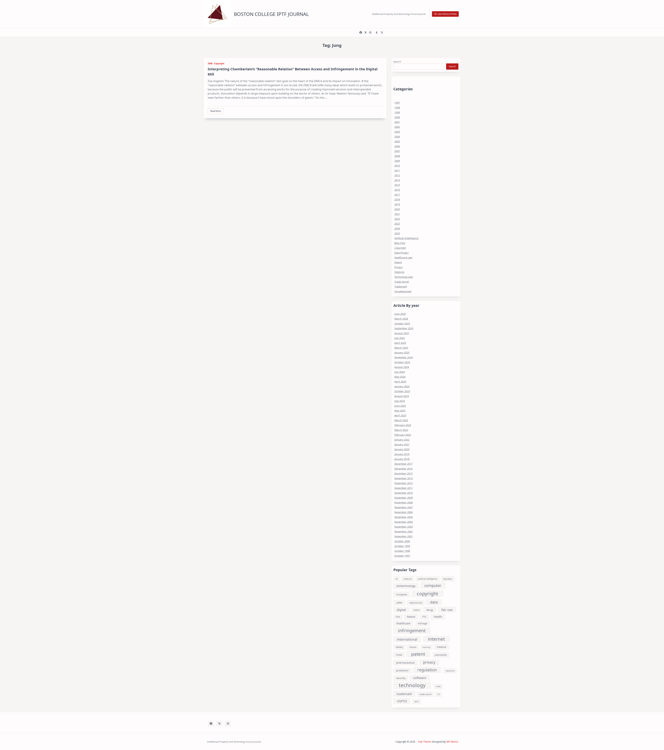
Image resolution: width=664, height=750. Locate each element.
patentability (441, 655)
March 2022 (401, 430)
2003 (397, 131)
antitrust (408, 579)
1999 (397, 112)
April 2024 (400, 381)
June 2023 (400, 405)
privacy (429, 662)
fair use (447, 609)
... (326, 98)
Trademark (400, 286)
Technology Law (403, 277)
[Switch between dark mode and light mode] (377, 32)
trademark (404, 694)
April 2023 (400, 415)
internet (436, 639)
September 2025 (403, 328)
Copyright (219, 63)
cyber (399, 602)
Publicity (399, 272)
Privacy (398, 267)
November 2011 (403, 488)
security (400, 678)
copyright (427, 593)
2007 (397, 151)
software (419, 678)
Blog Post (399, 243)
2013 (397, 180)
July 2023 (399, 401)
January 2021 (401, 444)
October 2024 (402, 362)
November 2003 (403, 526)
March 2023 (401, 420)
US (438, 694)
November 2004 (403, 521)
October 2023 (402, 391)
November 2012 (403, 483)
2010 (397, 165)
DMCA (416, 610)
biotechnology (405, 586)
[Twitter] (365, 32)
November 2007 (403, 507)
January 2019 (401, 454)
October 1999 (402, 546)
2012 (397, 175)
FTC (424, 616)
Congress (401, 594)
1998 (397, 107)
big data (447, 578)
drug (429, 610)
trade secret (425, 694)
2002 (397, 127)
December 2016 (403, 468)
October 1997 (402, 555)
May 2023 (399, 410)
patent (418, 654)
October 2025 (402, 323)
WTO (416, 701)
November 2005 (403, 517)
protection (402, 670)
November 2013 (403, 478)
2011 (397, 170)
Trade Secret (401, 281)
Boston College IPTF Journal (271, 14)
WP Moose (452, 741)
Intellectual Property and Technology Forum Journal (399, 14)
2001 (397, 122)
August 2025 (401, 333)
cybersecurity (415, 602)
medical (441, 647)
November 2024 (403, 357)
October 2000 (402, 541)
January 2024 (401, 386)
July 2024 (399, 372)
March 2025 (401, 347)
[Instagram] (370, 32)
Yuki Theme (424, 741)
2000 (397, 117)
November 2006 (403, 512)
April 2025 (400, 343)
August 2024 (401, 367)
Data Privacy (401, 252)
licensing (426, 647)
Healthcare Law (403, 257)
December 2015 (403, 473)
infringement (412, 631)
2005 (397, 141)
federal (411, 616)
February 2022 (402, 434)
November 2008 (403, 502)
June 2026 (400, 313)
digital (401, 610)
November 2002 (403, 531)
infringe (422, 623)
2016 (397, 189)
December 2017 (403, 463)
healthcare (403, 623)
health (438, 617)
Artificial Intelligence (406, 238)
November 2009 (403, 497)
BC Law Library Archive (445, 13)
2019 (397, 204)
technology (412, 685)
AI (397, 579)
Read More (215, 111)
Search (397, 61)
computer (432, 585)
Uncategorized (402, 291)
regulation (427, 670)
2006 (397, 146)
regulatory (450, 670)
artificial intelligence (427, 579)
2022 (397, 218)
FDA (398, 616)
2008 (210, 63)
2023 (397, 223)
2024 (397, 228)
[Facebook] (360, 32)
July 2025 (399, 338)
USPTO (402, 701)
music (399, 654)
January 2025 (401, 352)
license (412, 647)
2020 (397, 209)
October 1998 (402, 551)
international (407, 639)
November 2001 (403, 536)
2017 (397, 194)
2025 (397, 233)
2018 (397, 199)
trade (438, 686)
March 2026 (401, 318)
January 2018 (401, 459)
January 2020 (401, 449)
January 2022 (401, 439)
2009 (397, 160)
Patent (398, 262)
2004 (397, 136)
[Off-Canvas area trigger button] (382, 32)
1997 (397, 102)
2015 (397, 185)
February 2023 (402, 425)
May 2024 (399, 376)
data (434, 602)
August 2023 (401, 396)
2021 (397, 214)
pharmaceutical (405, 662)
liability (399, 647)
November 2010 (403, 492)
